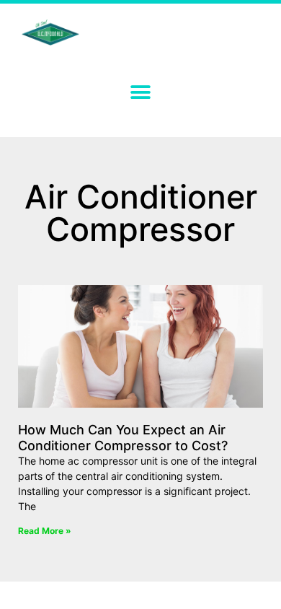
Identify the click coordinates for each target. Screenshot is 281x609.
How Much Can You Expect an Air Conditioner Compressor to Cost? (123, 437)
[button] (141, 92)
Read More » (44, 530)
